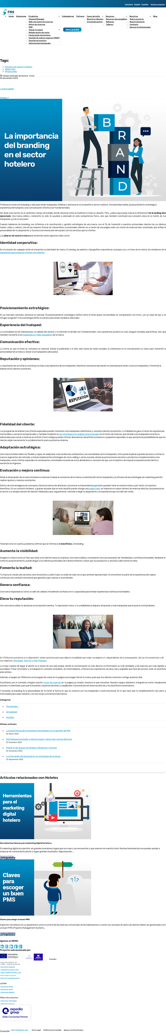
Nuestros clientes (95, 19)
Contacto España (7, 967)
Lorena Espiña (7, 89)
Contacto (129, 4)
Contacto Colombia (8, 1001)
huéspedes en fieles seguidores (37, 335)
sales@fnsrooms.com (9, 970)
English (137, 4)
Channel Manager (36, 19)
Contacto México (7, 992)
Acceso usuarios (158, 4)
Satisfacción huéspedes (40, 43)
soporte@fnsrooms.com (10, 973)
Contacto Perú (6, 989)
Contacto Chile (6, 987)
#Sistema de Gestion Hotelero (18, 67)
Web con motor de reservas (41, 22)
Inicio (11, 16)
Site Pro (28, 660)
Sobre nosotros (137, 19)
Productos (33, 16)
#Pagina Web (11, 71)
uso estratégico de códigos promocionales (79, 434)
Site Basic (18, 660)
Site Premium (40, 660)
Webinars (110, 22)
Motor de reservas (37, 24)
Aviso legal (36, 1030)
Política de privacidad (52, 1030)
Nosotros (134, 16)
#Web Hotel (10, 69)
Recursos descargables (116, 19)
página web (94, 488)
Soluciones (21, 16)
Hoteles (3, 97)
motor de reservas (52, 682)
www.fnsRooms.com (19, 1030)
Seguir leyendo (7, 858)
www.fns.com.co (7, 1004)
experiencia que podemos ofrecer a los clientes (22, 252)
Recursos (110, 16)
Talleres (109, 24)
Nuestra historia (137, 22)
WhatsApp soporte (8, 975)
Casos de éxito (93, 16)
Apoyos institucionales (140, 27)
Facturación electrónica (39, 35)
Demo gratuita (72, 29)
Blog (155, 16)
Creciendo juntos (95, 22)
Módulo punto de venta (39, 32)
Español (145, 4)
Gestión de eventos (37, 41)
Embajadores (68, 16)
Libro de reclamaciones (10, 978)
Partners (80, 16)
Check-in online (36, 30)
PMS (31, 27)
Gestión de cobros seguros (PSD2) (44, 38)
